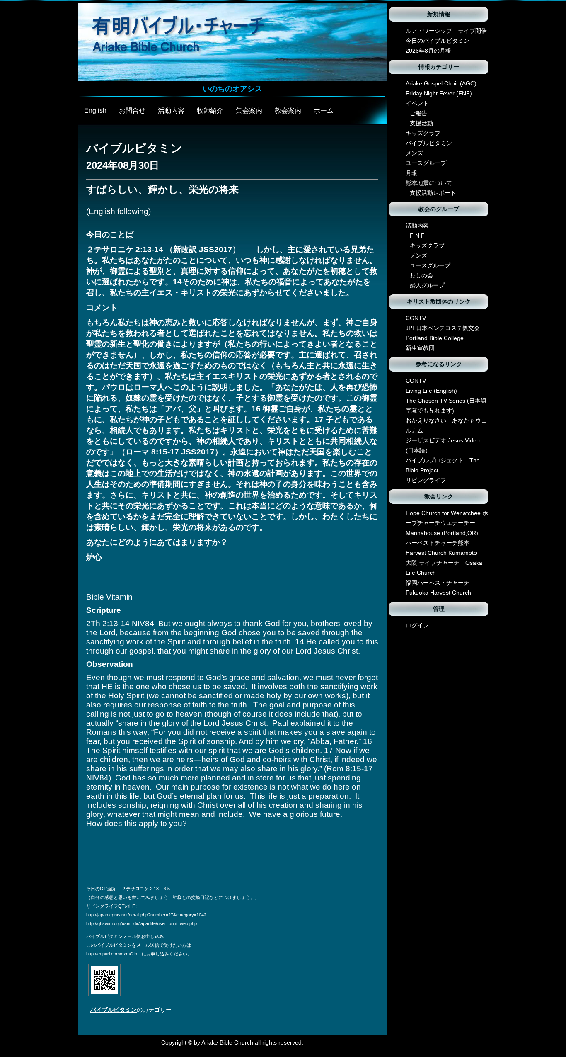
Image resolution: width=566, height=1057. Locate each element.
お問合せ (132, 110)
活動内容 (171, 110)
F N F (417, 235)
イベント (417, 103)
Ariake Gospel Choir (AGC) (441, 83)
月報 (411, 173)
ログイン (417, 625)
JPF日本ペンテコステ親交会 (443, 328)
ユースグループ (426, 163)
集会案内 (249, 110)
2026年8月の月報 (428, 50)
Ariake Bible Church (227, 1042)
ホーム (324, 110)
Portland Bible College (435, 338)
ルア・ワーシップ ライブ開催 (446, 30)
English (95, 110)
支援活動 (421, 123)
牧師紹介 (210, 110)
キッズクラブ (423, 133)
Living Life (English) (431, 390)
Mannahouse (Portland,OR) (442, 533)
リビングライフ (426, 480)
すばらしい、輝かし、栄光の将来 (162, 189)
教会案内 (288, 110)
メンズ (414, 153)
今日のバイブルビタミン (437, 40)
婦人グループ (427, 285)
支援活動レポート (433, 193)
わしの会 (421, 275)
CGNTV (416, 318)
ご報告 (418, 113)
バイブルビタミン (113, 1009)
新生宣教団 (420, 348)
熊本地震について (429, 183)
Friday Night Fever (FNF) (439, 93)
